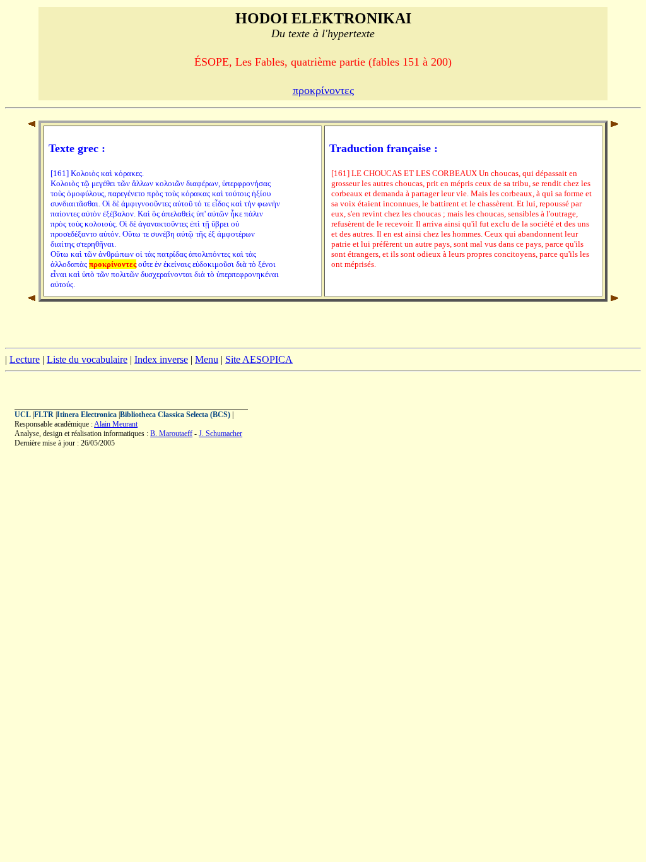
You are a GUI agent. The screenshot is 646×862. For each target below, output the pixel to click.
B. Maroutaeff (171, 433)
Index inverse (161, 359)
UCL (23, 414)
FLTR (44, 414)
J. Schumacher (220, 433)
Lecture (24, 359)
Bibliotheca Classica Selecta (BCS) (175, 414)
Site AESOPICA (259, 359)
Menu (206, 359)
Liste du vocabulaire (87, 359)
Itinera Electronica (87, 414)
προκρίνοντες (323, 90)
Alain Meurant (116, 424)
